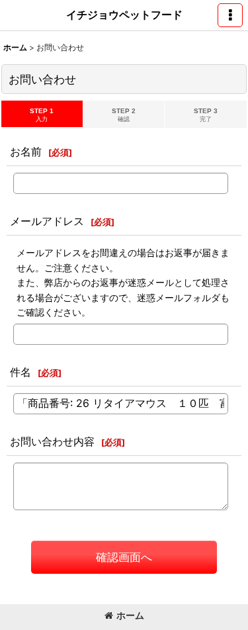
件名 (20, 372)
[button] (230, 15)
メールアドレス (47, 221)
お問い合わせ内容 (52, 441)
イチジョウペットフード (124, 14)
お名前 (26, 151)
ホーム (130, 615)
